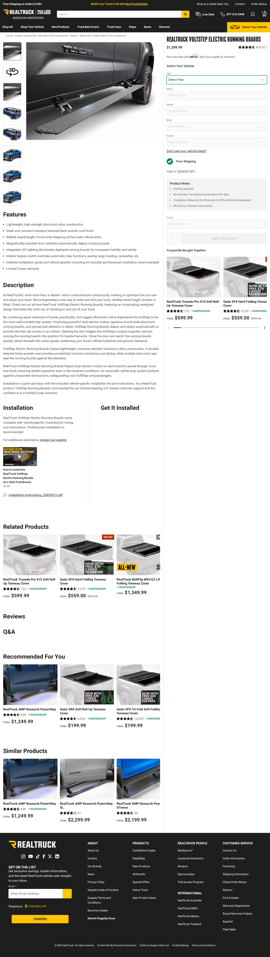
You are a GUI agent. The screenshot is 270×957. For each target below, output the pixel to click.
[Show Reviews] (252, 47)
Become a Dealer (98, 910)
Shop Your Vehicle (32, 26)
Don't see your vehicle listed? (187, 151)
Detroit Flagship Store (101, 918)
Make (169, 89)
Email (12, 886)
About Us (93, 850)
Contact (240, 4)
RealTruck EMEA (188, 908)
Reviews (183, 866)
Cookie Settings (180, 945)
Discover (164, 26)
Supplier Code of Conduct (103, 889)
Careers (92, 858)
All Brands (139, 874)
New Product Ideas (144, 897)
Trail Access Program (191, 882)
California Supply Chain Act (154, 945)
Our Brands (95, 866)
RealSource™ (185, 850)
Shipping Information (236, 874)
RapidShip (139, 858)
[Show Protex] (12, 72)
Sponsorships (186, 874)
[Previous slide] (169, 327)
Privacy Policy (96, 882)
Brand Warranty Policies (237, 913)
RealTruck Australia (189, 900)
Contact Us (229, 850)
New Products (60, 26)
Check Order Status (234, 882)
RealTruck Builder (136, 4)
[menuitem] (7, 27)
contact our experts (53, 440)
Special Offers (141, 882)
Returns (227, 889)
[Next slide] (264, 327)
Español (228, 921)
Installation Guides (144, 850)
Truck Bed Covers (88, 26)
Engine (170, 135)
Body (169, 120)
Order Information (234, 858)
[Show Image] (12, 51)
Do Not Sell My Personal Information (116, 945)
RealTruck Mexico (188, 916)
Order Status (259, 4)
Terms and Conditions (203, 945)
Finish (170, 217)
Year (169, 73)
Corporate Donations (190, 858)
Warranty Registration (236, 905)
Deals (147, 26)
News (91, 874)
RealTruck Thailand (189, 924)
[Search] (185, 14)
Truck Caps (114, 26)
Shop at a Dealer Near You (213, 4)
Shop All (7, 26)
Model (170, 104)
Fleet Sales (229, 929)
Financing (229, 866)
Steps (132, 26)
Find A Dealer (231, 897)
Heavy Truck (140, 889)
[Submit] (67, 893)
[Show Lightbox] (91, 91)
